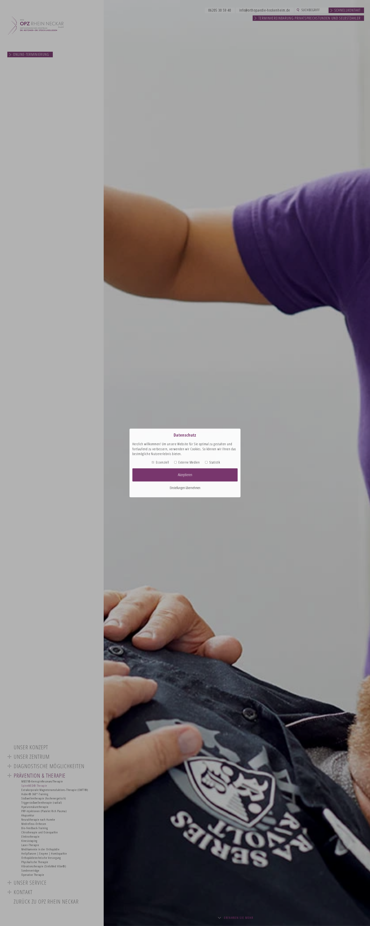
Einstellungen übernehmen (185, 487)
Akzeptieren (185, 474)
